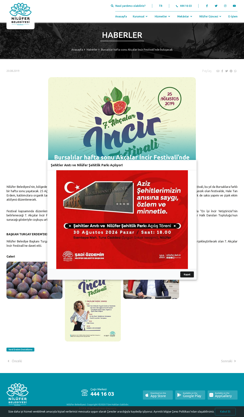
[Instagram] (225, 5)
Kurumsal (139, 16)
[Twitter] (216, 5)
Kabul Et (225, 411)
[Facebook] (207, 5)
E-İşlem (233, 16)
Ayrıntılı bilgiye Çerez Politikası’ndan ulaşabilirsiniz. (184, 411)
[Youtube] (235, 5)
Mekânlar (183, 16)
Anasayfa (121, 16)
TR (160, 5)
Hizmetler (161, 16)
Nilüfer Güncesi (209, 16)
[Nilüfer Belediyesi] (20, 14)
